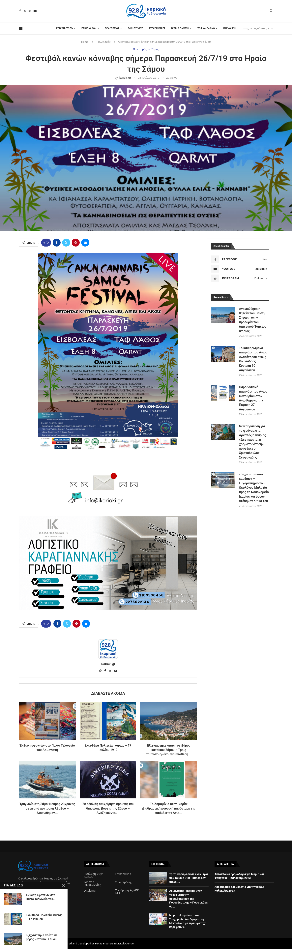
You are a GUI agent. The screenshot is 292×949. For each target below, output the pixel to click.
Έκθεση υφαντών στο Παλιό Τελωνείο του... (40, 897)
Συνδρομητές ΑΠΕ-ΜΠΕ (127, 892)
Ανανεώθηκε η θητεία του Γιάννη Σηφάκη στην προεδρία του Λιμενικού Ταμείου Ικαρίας (252, 320)
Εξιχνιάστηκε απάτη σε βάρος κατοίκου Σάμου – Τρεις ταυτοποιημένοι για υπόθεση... (168, 750)
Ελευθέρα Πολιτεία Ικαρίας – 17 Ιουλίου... (44, 917)
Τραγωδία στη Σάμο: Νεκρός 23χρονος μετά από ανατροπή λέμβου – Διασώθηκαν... (47, 808)
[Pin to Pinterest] (76, 243)
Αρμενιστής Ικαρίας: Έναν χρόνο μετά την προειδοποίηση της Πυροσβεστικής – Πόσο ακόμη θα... (188, 898)
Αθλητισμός (135, 28)
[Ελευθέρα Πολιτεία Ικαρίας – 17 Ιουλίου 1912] (108, 721)
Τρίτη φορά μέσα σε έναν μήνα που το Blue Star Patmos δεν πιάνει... (188, 878)
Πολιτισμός (112, 28)
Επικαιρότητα (64, 28)
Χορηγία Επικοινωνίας (92, 883)
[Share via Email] (85, 243)
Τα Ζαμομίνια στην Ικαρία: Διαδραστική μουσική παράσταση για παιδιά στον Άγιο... (168, 808)
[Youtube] (35, 11)
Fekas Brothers (104, 943)
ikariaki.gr (125, 77)
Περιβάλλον (88, 28)
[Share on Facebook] (57, 243)
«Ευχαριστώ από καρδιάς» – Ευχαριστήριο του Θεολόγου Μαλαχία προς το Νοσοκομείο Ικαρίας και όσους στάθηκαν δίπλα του (254, 487)
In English (229, 28)
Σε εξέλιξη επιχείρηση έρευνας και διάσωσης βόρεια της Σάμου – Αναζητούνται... (108, 808)
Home (84, 42)
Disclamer (90, 890)
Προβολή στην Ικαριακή (93, 875)
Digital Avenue (125, 943)
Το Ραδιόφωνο (206, 28)
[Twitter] (24, 11)
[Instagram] (29, 11)
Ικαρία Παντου (180, 28)
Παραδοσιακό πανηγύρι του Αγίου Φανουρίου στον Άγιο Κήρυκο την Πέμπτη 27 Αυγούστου (253, 398)
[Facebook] (20, 11)
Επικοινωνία (123, 874)
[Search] (271, 11)
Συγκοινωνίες (157, 28)
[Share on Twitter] (66, 243)
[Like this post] (47, 243)
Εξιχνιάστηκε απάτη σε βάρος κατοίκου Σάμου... (42, 937)
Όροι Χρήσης (123, 882)
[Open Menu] (20, 28)
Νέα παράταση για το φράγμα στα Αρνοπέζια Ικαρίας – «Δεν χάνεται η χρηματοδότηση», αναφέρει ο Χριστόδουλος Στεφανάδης (254, 441)
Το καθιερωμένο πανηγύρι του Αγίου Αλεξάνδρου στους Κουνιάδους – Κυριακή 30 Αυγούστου (253, 359)
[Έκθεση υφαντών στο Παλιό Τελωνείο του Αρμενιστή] (47, 721)
